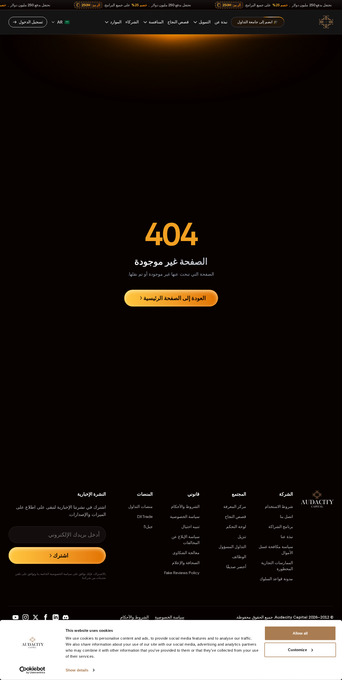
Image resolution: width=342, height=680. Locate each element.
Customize (297, 649)
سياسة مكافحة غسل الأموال (276, 549)
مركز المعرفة (234, 506)
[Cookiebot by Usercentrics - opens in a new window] (32, 670)
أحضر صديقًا (236, 566)
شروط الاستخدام (279, 506)
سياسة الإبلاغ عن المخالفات (186, 539)
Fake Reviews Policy (182, 572)
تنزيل (242, 536)
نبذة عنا (287, 536)
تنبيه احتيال (190, 526)
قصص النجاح (235, 516)
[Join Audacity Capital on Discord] (66, 617)
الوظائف (239, 556)
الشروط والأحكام (185, 506)
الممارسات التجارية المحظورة (277, 565)
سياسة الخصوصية (185, 516)
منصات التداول (140, 506)
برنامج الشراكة (280, 526)
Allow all (300, 633)
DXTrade (145, 516)
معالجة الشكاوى (186, 552)
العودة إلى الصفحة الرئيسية (174, 298)
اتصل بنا (286, 516)
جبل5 (148, 526)
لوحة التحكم (236, 526)
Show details (77, 670)
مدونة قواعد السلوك (276, 578)
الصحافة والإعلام (186, 562)
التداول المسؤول (232, 546)
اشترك (60, 555)
